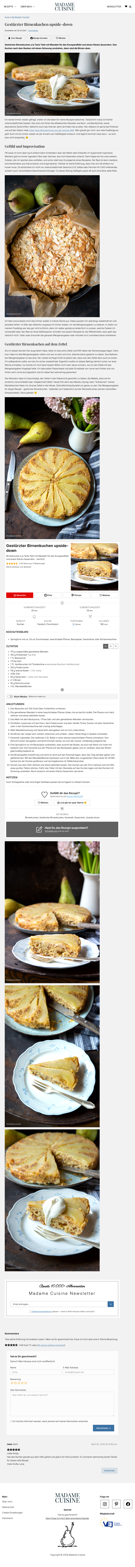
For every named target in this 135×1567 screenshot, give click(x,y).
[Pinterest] (116, 1504)
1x (106, 646)
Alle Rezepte (16, 17)
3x (116, 646)
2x (111, 646)
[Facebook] (128, 1504)
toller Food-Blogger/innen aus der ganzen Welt (51, 130)
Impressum (7, 1518)
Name (13, 1367)
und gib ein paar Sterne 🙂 (73, 802)
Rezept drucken (40, 38)
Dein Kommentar (18, 1390)
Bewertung (15, 1379)
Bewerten (21, 595)
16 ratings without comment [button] (51, 1345)
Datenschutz (8, 1507)
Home (7, 17)
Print (49, 595)
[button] (7, 563)
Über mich (7, 1501)
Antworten (109, 1470)
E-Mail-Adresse (70, 1367)
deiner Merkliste (74, 796)
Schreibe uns (51, 831)
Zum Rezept (16, 38)
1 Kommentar (33, 31)
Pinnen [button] (77, 595)
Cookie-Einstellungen (12, 1512)
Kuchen (26, 17)
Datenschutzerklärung (41, 1311)
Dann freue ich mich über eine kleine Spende (67, 1518)
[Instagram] (105, 1504)
